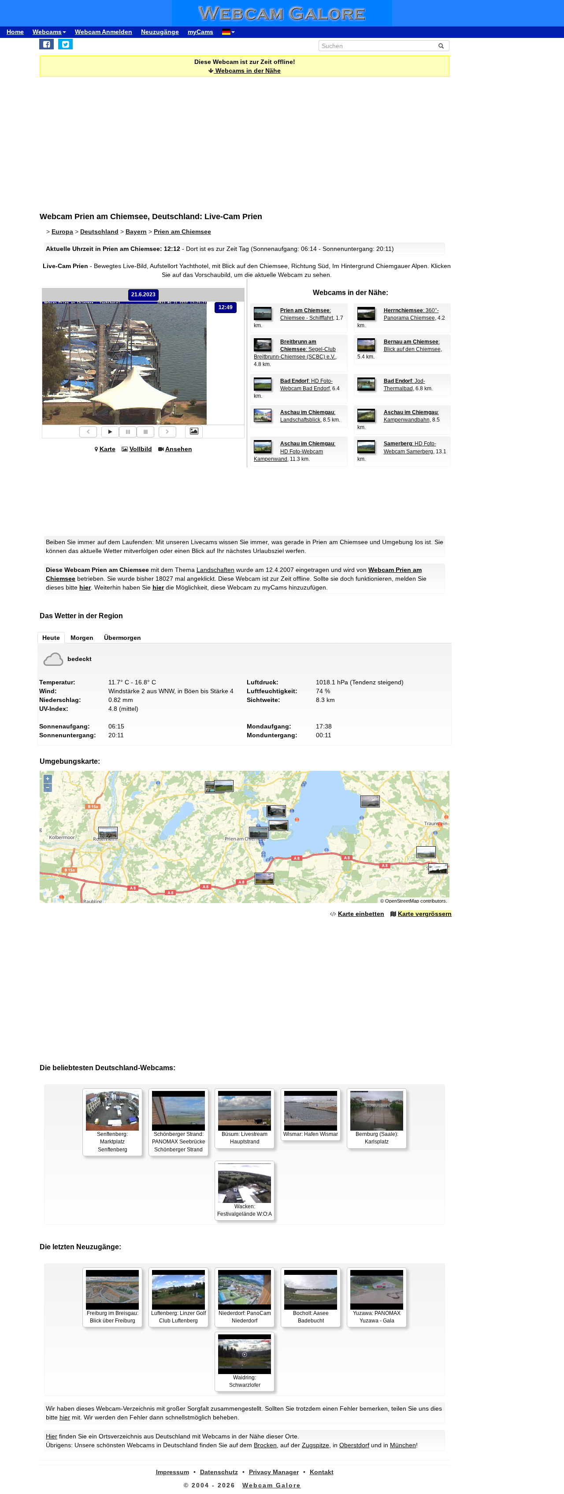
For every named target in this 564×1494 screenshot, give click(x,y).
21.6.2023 (143, 294)
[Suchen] (441, 45)
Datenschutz (219, 1471)
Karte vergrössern (425, 913)
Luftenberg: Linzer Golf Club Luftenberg (178, 1317)
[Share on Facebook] (46, 44)
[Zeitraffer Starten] (110, 431)
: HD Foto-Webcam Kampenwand (294, 451)
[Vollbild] (194, 432)
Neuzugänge (160, 31)
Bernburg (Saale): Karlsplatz (377, 1138)
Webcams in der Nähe (247, 70)
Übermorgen (122, 637)
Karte (107, 448)
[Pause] (128, 431)
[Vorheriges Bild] (88, 431)
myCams (200, 31)
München (403, 1445)
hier (85, 587)
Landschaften (215, 569)
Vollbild (141, 448)
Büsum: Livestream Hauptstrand (244, 1138)
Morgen (81, 637)
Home (15, 31)
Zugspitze (315, 1445)
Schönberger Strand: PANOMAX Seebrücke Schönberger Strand (178, 1141)
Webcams (47, 31)
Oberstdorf (354, 1445)
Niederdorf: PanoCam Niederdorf (245, 1317)
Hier (51, 1436)
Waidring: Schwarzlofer (244, 1381)
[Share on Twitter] (65, 44)
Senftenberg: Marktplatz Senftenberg (112, 1141)
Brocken (265, 1445)
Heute (51, 637)
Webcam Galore (271, 1485)
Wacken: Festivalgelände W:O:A (244, 1210)
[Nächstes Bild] (167, 431)
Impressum (172, 1471)
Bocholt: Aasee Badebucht (311, 1317)
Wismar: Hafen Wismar (310, 1134)
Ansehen (178, 448)
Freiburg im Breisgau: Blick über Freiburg (112, 1317)
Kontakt (322, 1471)
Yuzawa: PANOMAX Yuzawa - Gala (377, 1317)
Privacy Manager (274, 1471)
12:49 (226, 307)
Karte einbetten (361, 913)
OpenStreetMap (402, 901)
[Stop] (145, 431)
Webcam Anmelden (103, 31)
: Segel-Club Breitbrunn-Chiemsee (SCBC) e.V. (295, 349)
